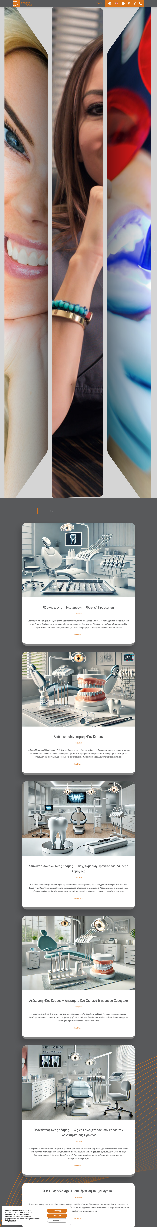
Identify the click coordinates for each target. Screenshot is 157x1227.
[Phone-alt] (140, 3)
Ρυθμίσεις (57, 1220)
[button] (2, 252)
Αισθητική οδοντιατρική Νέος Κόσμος (78, 736)
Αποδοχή (57, 1211)
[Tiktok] (135, 3)
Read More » (78, 635)
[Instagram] (129, 3)
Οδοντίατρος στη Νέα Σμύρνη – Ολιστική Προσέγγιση (78, 607)
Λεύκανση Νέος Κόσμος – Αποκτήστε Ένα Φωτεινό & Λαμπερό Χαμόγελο (78, 1000)
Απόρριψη (57, 1215)
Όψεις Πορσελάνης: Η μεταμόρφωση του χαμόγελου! (78, 1191)
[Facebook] (123, 3)
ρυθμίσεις (12, 1221)
